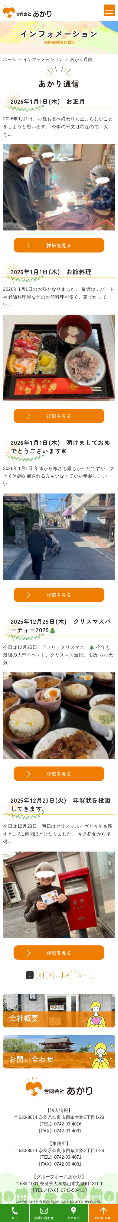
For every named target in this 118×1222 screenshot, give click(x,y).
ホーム (9, 59)
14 (67, 975)
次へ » (83, 975)
